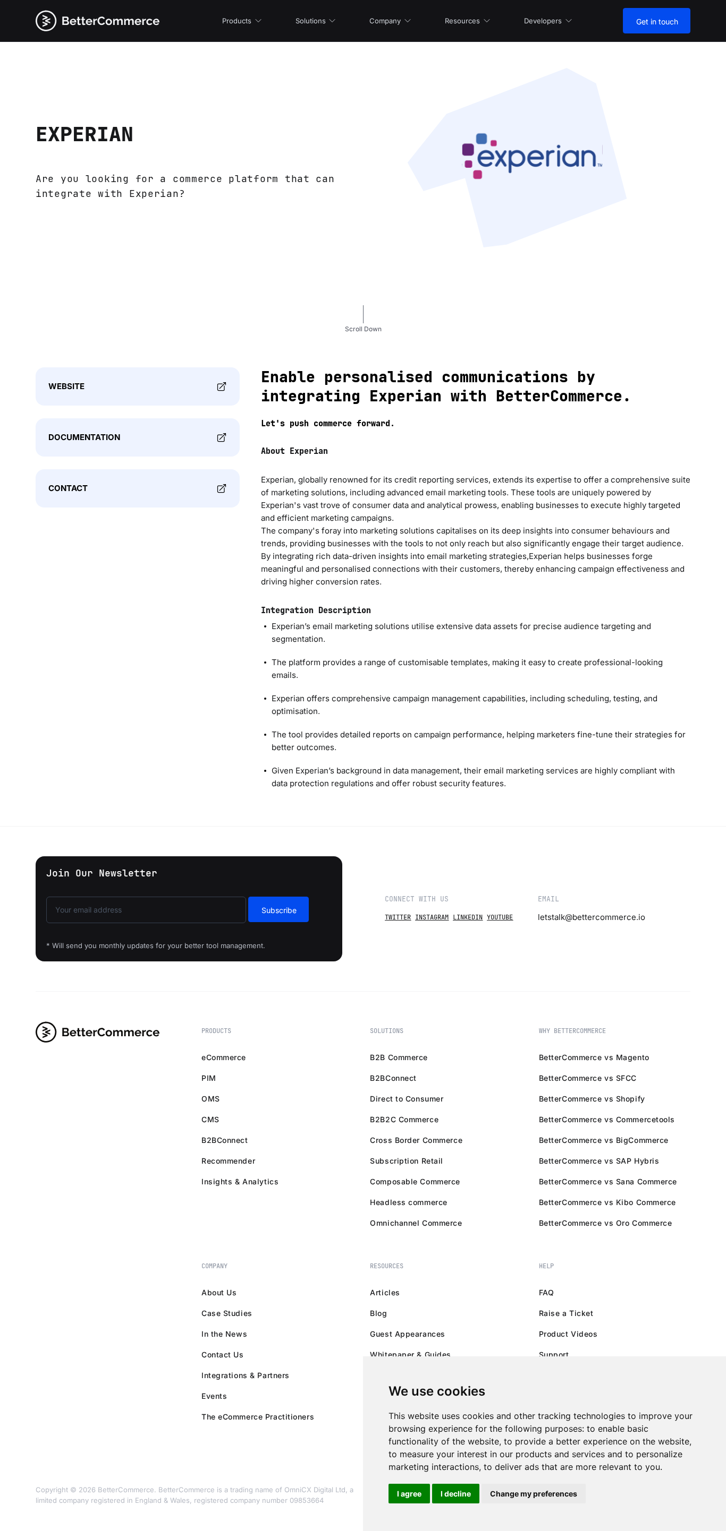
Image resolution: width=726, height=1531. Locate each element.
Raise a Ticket (566, 1313)
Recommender (228, 1160)
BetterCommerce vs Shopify (592, 1098)
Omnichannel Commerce (416, 1222)
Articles (385, 1292)
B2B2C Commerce (404, 1119)
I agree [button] (409, 1493)
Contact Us (222, 1354)
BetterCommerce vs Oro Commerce (605, 1222)
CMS (210, 1119)
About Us (219, 1292)
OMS (210, 1098)
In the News (224, 1333)
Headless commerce (409, 1202)
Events (214, 1395)
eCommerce (223, 1057)
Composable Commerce (415, 1181)
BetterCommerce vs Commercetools (607, 1119)
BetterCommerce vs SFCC (588, 1077)
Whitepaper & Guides (410, 1354)
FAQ (546, 1292)
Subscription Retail (406, 1160)
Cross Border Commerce (416, 1140)
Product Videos (568, 1333)
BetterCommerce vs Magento (594, 1057)
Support (554, 1354)
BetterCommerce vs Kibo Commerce (607, 1202)
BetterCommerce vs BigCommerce (604, 1140)
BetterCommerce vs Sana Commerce (608, 1181)
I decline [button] (456, 1493)
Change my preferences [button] (533, 1493)
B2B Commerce (399, 1057)
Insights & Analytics (239, 1181)
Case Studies (226, 1313)
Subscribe (279, 910)
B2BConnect (224, 1140)
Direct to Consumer (406, 1098)
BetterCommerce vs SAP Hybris (599, 1160)
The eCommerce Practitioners (257, 1416)
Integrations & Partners (245, 1375)
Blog (378, 1313)
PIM (208, 1077)
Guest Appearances (407, 1333)
